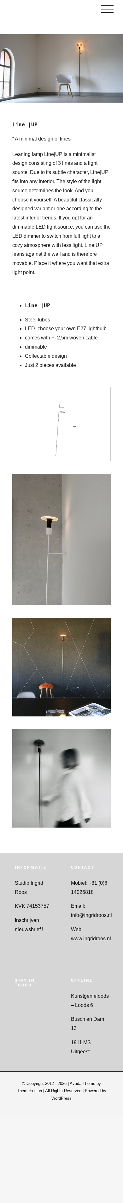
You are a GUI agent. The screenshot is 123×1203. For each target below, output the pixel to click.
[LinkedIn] (33, 1000)
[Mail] (42, 1000)
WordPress (61, 1098)
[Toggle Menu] (107, 9)
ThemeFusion (29, 1090)
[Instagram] (24, 1000)
